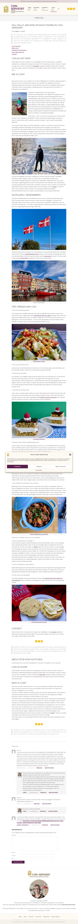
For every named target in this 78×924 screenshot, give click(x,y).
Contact (14, 54)
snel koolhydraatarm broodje (39, 622)
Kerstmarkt (47, 256)
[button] (70, 454)
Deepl (52, 713)
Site (13, 858)
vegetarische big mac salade (42, 315)
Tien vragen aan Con (18, 52)
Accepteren (17, 466)
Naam (13, 852)
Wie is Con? (15, 48)
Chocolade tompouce (39, 439)
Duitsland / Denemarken (19, 50)
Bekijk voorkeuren (61, 466)
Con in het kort (16, 46)
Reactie (14, 835)
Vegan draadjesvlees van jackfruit (39, 534)
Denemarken (24, 258)
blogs (54, 187)
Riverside (36, 66)
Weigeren (39, 466)
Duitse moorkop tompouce (48, 397)
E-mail (14, 855)
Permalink (39, 768)
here (16, 31)
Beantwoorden (49, 768)
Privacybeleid (39, 470)
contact (53, 632)
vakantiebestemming (31, 254)
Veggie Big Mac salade (39, 361)
